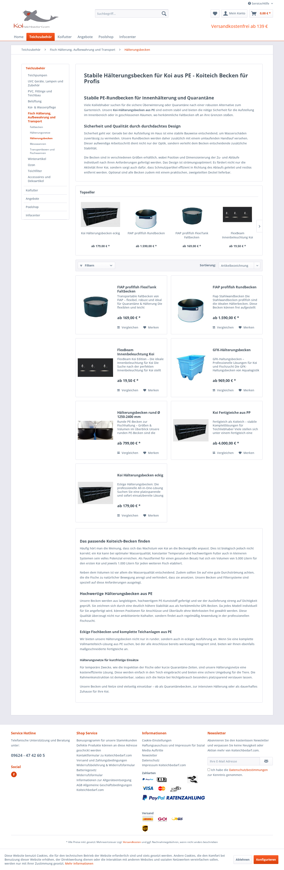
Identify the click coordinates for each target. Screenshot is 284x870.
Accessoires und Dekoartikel (39, 179)
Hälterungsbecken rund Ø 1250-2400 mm (138, 414)
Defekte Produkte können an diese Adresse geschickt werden (107, 747)
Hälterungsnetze (40, 132)
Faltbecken (36, 127)
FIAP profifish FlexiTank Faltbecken (191, 235)
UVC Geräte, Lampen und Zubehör (45, 83)
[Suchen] (164, 13)
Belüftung (35, 101)
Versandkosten (132, 842)
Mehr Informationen (79, 863)
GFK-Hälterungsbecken (232, 350)
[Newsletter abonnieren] (266, 761)
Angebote (32, 199)
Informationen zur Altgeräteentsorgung (104, 780)
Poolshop (32, 207)
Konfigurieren (266, 859)
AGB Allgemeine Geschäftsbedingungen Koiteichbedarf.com (104, 787)
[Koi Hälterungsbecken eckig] (100, 214)
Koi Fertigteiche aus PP (232, 412)
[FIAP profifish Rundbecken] (146, 214)
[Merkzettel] (215, 13)
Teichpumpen (37, 75)
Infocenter (33, 215)
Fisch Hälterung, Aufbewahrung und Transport (42, 117)
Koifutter (32, 190)
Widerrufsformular (90, 775)
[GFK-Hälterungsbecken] (191, 368)
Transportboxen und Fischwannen (42, 151)
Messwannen (38, 144)
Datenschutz (150, 760)
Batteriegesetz (86, 770)
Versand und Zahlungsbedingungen (102, 760)
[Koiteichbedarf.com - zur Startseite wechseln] (36, 18)
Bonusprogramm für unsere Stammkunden (107, 740)
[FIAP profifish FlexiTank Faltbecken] (192, 214)
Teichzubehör (35, 68)
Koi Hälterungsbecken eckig (100, 233)
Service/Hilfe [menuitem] (260, 3)
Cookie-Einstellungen (157, 740)
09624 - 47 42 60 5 (28, 755)
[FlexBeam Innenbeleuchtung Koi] (237, 214)
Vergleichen (129, 327)
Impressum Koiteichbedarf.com (164, 765)
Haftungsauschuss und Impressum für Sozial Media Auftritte (173, 747)
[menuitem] (131, 13)
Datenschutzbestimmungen (248, 770)
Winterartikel (37, 159)
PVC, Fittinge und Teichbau (40, 93)
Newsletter (149, 755)
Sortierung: (208, 265)
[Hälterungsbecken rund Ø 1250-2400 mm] (95, 430)
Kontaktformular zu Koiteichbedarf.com (104, 755)
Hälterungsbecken (41, 138)
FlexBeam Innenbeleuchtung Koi (237, 235)
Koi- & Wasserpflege (42, 107)
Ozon (31, 165)
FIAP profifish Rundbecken (146, 233)
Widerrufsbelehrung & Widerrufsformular (106, 765)
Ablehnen (242, 859)
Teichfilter (35, 171)
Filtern (89, 265)
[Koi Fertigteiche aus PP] (191, 430)
